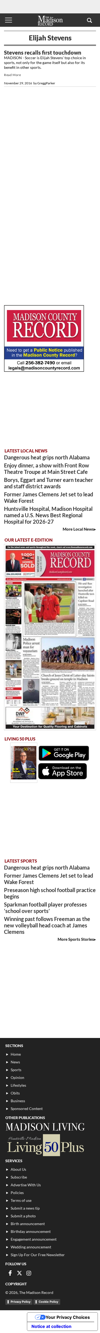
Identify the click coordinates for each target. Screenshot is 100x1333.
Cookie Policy (48, 1302)
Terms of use (21, 1200)
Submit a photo (23, 1216)
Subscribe (19, 1177)
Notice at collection (51, 1326)
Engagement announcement (34, 1239)
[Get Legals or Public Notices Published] (44, 370)
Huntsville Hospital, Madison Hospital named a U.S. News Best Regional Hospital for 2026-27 (48, 515)
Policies (17, 1192)
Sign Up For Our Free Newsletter (38, 1254)
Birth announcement (28, 1223)
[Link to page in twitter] (19, 1273)
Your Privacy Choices (68, 1317)
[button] (89, 20)
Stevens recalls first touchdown (42, 52)
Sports (16, 1069)
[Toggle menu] (8, 20)
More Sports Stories (76, 939)
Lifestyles (18, 1085)
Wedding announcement (31, 1247)
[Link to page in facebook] (10, 1273)
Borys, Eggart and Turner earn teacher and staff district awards (48, 483)
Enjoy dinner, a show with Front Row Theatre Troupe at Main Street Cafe (46, 468)
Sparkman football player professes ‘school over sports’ (45, 907)
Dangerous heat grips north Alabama (47, 457)
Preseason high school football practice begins (50, 893)
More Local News (78, 529)
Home (16, 1054)
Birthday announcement (31, 1231)
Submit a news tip (25, 1208)
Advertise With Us (26, 1185)
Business (18, 1100)
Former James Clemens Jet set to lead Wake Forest (48, 497)
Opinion (17, 1077)
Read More (12, 75)
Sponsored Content (27, 1108)
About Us (18, 1169)
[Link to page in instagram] (29, 1273)
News (15, 1062)
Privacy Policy (20, 1302)
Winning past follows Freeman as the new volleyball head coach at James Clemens (47, 925)
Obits (15, 1093)
